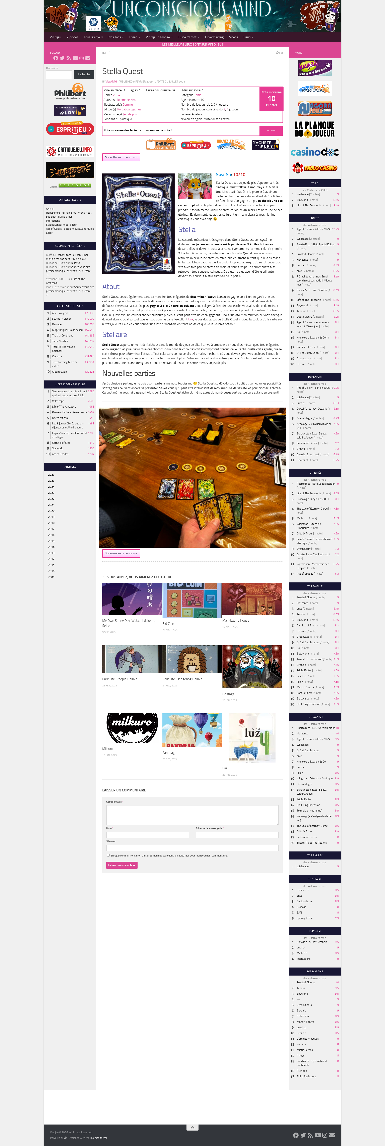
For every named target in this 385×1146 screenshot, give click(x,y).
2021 (51, 505)
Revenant (302, 460)
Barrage (57, 324)
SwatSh (111, 81)
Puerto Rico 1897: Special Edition (316, 244)
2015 (51, 541)
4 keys (301, 1055)
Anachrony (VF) (61, 313)
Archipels (302, 1071)
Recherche (52, 68)
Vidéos (233, 37)
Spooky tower (305, 918)
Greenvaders (304, 358)
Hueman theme (98, 1137)
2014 (51, 547)
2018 (51, 523)
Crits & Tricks (305, 533)
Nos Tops (114, 37)
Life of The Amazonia (64, 406)
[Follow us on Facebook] (55, 58)
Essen (133, 37)
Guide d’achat (187, 37)
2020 (51, 511)
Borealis (301, 364)
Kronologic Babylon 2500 (311, 337)
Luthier (301, 265)
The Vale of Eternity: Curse (312, 508)
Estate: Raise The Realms (312, 554)
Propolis (301, 907)
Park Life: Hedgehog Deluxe (182, 679)
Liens (246, 37)
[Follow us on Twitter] (62, 58)
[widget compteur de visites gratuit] (75, 187)
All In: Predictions (306, 1076)
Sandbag (168, 753)
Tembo (301, 311)
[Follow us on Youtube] (75, 58)
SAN (299, 912)
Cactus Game (304, 693)
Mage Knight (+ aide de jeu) (67, 330)
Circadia (301, 665)
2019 (51, 517)
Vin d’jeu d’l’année (158, 37)
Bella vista (303, 698)
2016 (51, 535)
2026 (51, 474)
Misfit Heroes (305, 1050)
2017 (51, 529)
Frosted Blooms (306, 254)
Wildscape (58, 401)
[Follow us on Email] (87, 58)
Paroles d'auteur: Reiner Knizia (69, 412)
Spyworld (57, 448)
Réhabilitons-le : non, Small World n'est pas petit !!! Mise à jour (314, 280)
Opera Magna (60, 418)
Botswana (303, 653)
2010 (51, 571)
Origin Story (304, 549)
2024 (116, 95)
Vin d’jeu (55, 37)
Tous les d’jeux (93, 37)
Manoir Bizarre (305, 687)
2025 (51, 480)
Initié (106, 53)
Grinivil (50, 208)
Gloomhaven (59, 371)
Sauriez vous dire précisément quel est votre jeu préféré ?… (68, 271)
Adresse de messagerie (210, 828)
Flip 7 (300, 681)
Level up (301, 676)
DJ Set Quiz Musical (308, 353)
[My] (132, 599)
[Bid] (192, 600)
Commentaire (115, 801)
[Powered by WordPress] (65, 1138)
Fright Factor (304, 670)
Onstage (228, 694)
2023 (51, 492)
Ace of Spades (60, 454)
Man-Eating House (235, 620)
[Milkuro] (132, 728)
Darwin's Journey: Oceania (312, 290)
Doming (128, 104)
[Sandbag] (192, 730)
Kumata (301, 1044)
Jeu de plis (130, 114)
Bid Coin (168, 624)
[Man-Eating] (252, 599)
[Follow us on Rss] (68, 58)
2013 (51, 553)
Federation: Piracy (307, 443)
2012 (51, 559)
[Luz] (252, 738)
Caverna (57, 356)
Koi (298, 332)
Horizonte (302, 259)
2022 (51, 499)
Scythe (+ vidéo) (61, 318)
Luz (190, 319)
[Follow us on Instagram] (81, 58)
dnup (299, 271)
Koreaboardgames (129, 109)
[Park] (132, 659)
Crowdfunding (214, 37)
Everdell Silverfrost (308, 454)
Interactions (53, 220)
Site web (111, 841)
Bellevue (75, 263)
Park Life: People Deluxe (119, 679)
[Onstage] (252, 666)
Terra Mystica (60, 341)
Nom (109, 828)
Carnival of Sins (61, 443)
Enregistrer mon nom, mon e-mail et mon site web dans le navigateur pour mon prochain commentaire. (169, 855)
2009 (51, 577)
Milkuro (107, 749)
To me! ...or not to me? (309, 659)
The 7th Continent (62, 335)
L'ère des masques (308, 1038)
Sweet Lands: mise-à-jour (61, 224)
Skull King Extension (308, 704)
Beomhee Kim (126, 100)
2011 (51, 565)
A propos (72, 37)
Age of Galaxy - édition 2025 (313, 229)
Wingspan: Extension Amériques (315, 778)
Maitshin (302, 518)
